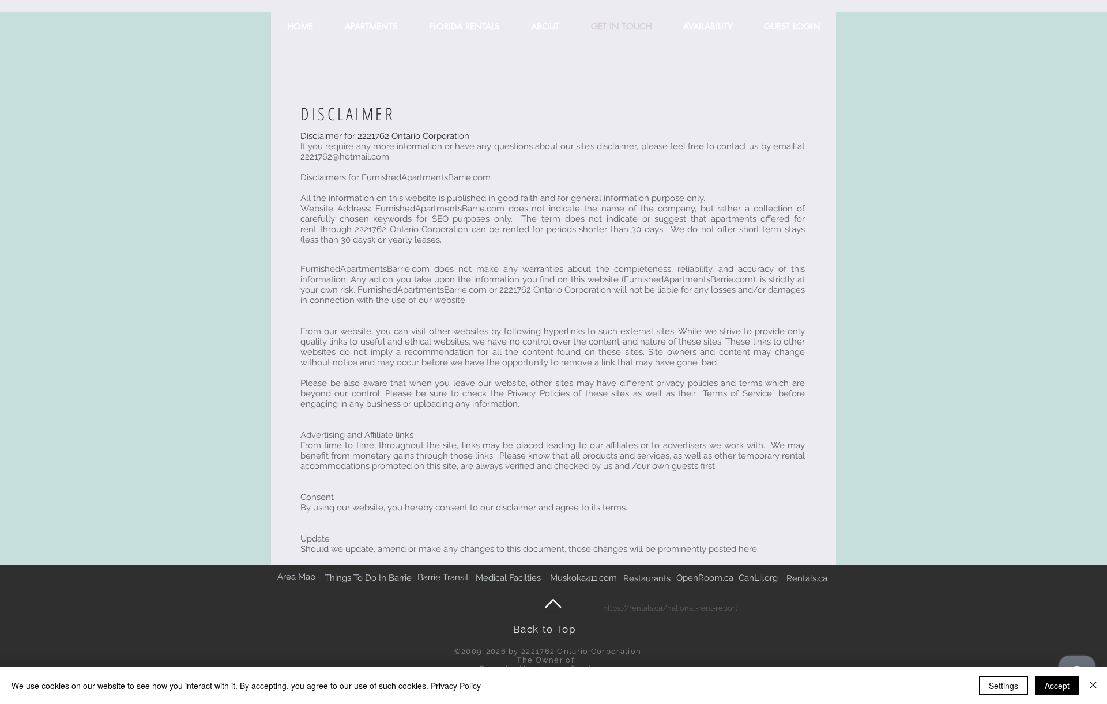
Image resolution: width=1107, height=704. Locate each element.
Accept (1057, 685)
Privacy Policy (456, 685)
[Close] (1093, 685)
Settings (1003, 685)
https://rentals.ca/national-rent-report (670, 608)
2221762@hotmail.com (344, 157)
